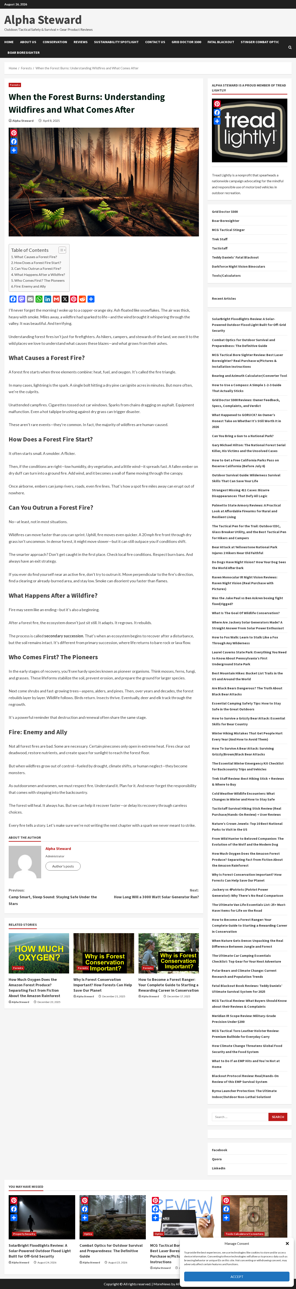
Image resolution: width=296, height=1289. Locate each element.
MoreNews (162, 1284)
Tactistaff (220, 248)
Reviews (81, 42)
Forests (15, 84)
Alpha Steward (43, 19)
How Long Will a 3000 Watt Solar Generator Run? (156, 893)
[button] (287, 1243)
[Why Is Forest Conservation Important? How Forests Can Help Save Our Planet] (103, 953)
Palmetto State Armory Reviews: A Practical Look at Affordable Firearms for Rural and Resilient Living (246, 511)
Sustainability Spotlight (116, 42)
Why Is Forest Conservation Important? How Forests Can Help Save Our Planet (102, 985)
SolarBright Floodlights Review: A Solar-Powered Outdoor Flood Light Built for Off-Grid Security (249, 325)
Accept (237, 1277)
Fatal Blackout (221, 42)
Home (9, 42)
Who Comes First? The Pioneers (39, 280)
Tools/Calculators (226, 275)
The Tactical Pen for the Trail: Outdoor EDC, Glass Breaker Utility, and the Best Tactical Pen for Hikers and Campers (249, 532)
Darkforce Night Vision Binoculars (238, 266)
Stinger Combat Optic (260, 42)
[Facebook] (217, 112)
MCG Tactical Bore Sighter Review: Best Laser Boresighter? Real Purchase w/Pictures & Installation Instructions (247, 361)
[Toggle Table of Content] (60, 250)
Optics (88, 1233)
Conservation (55, 42)
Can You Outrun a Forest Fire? (37, 268)
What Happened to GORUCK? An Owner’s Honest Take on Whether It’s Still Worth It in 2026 (246, 421)
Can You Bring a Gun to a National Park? (243, 436)
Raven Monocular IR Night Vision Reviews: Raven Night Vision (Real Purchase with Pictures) (244, 583)
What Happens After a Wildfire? (39, 274)
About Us (28, 42)
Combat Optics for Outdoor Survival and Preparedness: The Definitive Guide (111, 1251)
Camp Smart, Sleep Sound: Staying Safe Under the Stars (53, 897)
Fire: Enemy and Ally (30, 286)
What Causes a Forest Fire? (35, 257)
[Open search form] (290, 47)
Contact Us (155, 42)
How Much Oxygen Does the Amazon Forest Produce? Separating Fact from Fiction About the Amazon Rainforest (247, 859)
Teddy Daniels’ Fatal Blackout (235, 257)
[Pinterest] (217, 103)
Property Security (24, 1233)
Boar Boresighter (24, 52)
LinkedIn (218, 1168)
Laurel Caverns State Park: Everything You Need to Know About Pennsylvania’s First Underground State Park (249, 658)
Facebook (219, 1150)
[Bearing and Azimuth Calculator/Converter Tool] (254, 1217)
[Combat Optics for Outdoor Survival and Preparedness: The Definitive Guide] (113, 1217)
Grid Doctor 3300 (186, 42)
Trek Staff (220, 239)
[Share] (217, 121)
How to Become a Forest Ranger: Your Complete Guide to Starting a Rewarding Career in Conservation (168, 985)
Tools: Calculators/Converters (244, 1233)
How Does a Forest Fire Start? (37, 262)
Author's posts (63, 866)
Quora (217, 1159)
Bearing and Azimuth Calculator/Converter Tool (249, 375)
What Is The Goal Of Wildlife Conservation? (246, 613)
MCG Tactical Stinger (228, 230)
